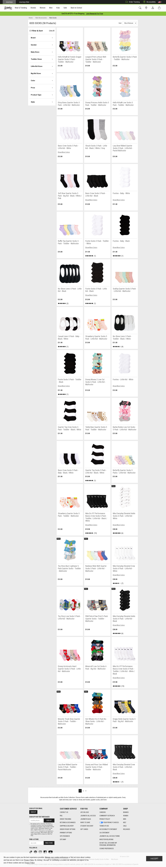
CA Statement (104, 833)
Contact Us (64, 812)
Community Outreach (107, 816)
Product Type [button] (36, 95)
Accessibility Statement (108, 829)
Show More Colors (64, 152)
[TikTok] (31, 852)
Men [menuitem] (51, 8)
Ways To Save (85, 822)
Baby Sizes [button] (35, 52)
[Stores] (147, 8)
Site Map (63, 839)
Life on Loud (84, 812)
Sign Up (33, 812)
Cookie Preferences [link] (106, 848)
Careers (102, 812)
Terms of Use (104, 826)
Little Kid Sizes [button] (36, 66)
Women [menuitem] (42, 8)
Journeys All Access (88, 816)
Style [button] (33, 102)
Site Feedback (65, 836)
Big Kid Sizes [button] (36, 73)
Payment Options (66, 833)
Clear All (51, 30)
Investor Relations (106, 839)
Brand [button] (33, 38)
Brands (126, 812)
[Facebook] (45, 852)
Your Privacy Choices (111, 822)
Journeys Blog (85, 819)
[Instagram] (40, 852)
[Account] (153, 8)
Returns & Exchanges (68, 822)
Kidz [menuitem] (58, 8)
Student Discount (86, 826)
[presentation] (21, 8)
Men (124, 819)
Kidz (124, 822)
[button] (160, 2)
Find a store (34, 839)
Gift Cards (84, 829)
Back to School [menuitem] (76, 8)
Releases (126, 829)
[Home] (8, 7)
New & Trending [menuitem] (21, 8)
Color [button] (33, 80)
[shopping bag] (160, 8)
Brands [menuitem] (33, 8)
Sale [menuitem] (65, 8)
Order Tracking (134, 2)
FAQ (61, 816)
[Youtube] (50, 852)
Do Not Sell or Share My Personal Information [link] (108, 844)
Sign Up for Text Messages (39, 817)
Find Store (49, 843)
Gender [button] (34, 45)
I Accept (154, 858)
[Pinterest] (35, 852)
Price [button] (33, 88)
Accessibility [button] (151, 2)
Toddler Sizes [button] (36, 59)
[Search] (140, 8)
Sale (125, 826)
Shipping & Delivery (67, 826)
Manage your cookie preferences (56, 857)
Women (125, 816)
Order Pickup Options (67, 829)
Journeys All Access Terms (109, 836)
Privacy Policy (104, 819)
